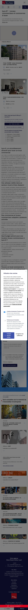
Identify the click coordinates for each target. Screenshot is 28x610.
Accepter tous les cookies (9, 335)
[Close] (25, 271)
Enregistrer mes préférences (19, 334)
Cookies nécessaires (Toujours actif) (15, 311)
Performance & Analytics (13, 320)
